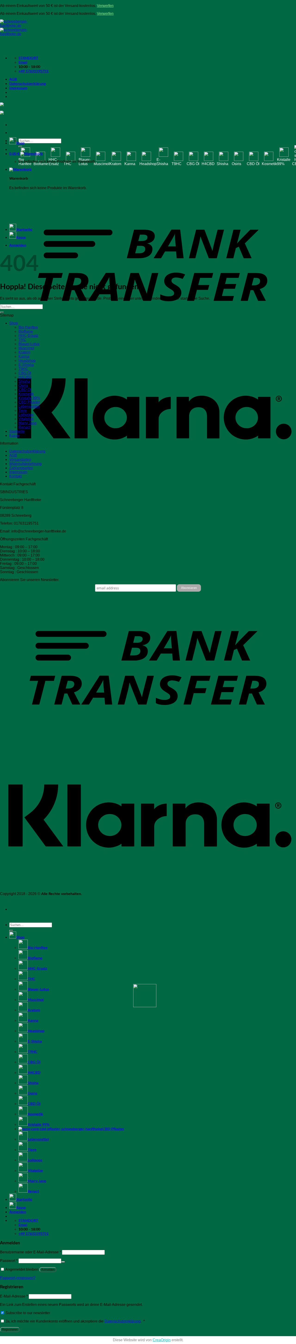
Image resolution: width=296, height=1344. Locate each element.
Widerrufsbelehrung (25, 464)
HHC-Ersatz (54, 162)
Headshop (148, 164)
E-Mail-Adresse (14, 1296)
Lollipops (26, 415)
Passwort (9, 1261)
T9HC (177, 164)
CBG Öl (193, 164)
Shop (20, 143)
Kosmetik (269, 164)
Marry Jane (27, 423)
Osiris (236, 164)
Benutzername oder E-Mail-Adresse (30, 1252)
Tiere (22, 410)
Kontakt (15, 476)
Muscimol (101, 164)
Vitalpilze (26, 419)
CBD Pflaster (29, 402)
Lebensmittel (29, 406)
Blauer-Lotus (85, 162)
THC (67, 164)
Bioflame (41, 164)
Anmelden (48, 1269)
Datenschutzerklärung (27, 84)
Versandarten (20, 459)
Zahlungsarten (21, 468)
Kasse (21, 237)
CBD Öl (253, 164)
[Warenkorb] (20, 169)
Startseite (24, 229)
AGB (13, 79)
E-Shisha (162, 162)
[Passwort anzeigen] (63, 1262)
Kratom (115, 164)
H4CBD (208, 164)
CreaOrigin (162, 1340)
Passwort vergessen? (17, 1278)
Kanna (129, 164)
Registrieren (10, 1329)
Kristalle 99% (283, 162)
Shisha (222, 164)
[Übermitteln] (20, 146)
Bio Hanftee (24, 162)
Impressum (18, 88)
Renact (24, 427)
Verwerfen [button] (105, 6)
